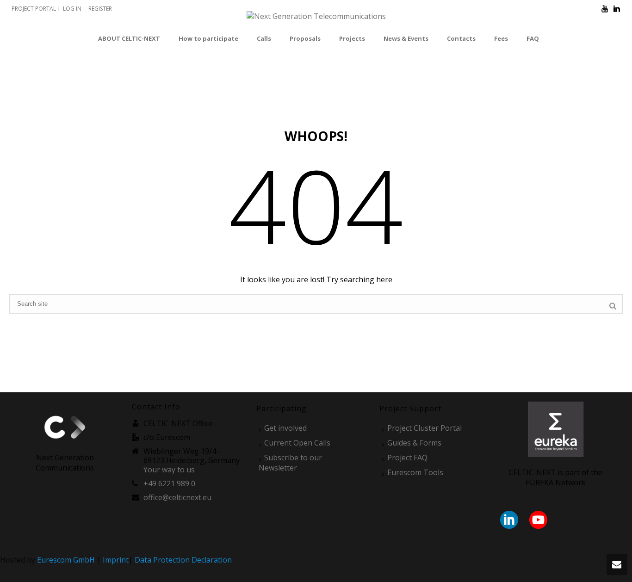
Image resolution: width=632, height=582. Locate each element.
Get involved (285, 428)
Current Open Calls (297, 443)
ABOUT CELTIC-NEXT (129, 38)
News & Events (406, 38)
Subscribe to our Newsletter (290, 462)
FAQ (533, 38)
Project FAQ (407, 457)
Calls (264, 38)
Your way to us (169, 469)
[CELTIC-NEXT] (316, 21)
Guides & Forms (414, 443)
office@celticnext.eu (177, 497)
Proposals (305, 38)
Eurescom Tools (415, 472)
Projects (352, 38)
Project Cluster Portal (424, 428)
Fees (501, 38)
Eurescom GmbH (66, 560)
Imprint (116, 560)
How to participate (208, 38)
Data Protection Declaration (183, 560)
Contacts (461, 38)
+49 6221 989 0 (169, 483)
